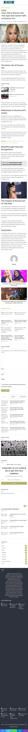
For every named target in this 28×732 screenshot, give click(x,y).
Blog (3, 545)
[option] (14, 448)
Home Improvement (6, 561)
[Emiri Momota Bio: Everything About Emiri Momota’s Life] (5, 403)
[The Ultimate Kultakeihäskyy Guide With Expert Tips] (5, 710)
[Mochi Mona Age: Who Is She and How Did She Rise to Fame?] (5, 430)
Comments (22, 396)
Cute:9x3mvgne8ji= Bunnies (16, 532)
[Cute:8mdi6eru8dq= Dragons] (5, 528)
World (3, 550)
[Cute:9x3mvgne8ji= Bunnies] (5, 534)
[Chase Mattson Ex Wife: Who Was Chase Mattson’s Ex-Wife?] (5, 423)
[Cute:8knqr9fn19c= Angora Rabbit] (5, 522)
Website (3, 379)
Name (2, 368)
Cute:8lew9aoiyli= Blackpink (10, 509)
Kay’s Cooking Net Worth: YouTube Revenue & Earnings (20, 337)
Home (3, 7)
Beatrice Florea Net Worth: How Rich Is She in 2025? (7, 322)
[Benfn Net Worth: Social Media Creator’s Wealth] (21, 315)
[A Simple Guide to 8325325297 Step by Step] (14, 710)
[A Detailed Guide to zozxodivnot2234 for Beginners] (5, 715)
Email (2, 374)
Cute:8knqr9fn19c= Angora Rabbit (18, 520)
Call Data (4, 556)
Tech (3, 563)
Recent (13, 396)
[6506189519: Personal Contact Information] (5, 89)
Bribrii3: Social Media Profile (17, 94)
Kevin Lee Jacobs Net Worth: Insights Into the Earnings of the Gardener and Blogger (7, 337)
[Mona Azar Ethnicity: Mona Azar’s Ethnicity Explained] (5, 417)
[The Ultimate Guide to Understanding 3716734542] (23, 715)
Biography (8, 7)
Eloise (4, 21)
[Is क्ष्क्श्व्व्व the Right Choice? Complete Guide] (23, 655)
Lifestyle (4, 554)
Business (4, 559)
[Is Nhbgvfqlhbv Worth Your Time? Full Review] (23, 710)
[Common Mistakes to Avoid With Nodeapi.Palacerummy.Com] (14, 606)
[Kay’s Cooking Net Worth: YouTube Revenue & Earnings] (21, 330)
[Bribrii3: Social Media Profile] (5, 96)
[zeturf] (8, 2)
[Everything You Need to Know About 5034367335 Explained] (14, 716)
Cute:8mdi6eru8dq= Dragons (17, 526)
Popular (4, 396)
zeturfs (3, 548)
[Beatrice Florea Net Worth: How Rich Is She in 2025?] (7, 315)
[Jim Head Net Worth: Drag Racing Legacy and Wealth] (5, 410)
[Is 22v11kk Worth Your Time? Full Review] (5, 516)
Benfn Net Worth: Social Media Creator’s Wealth (21, 321)
